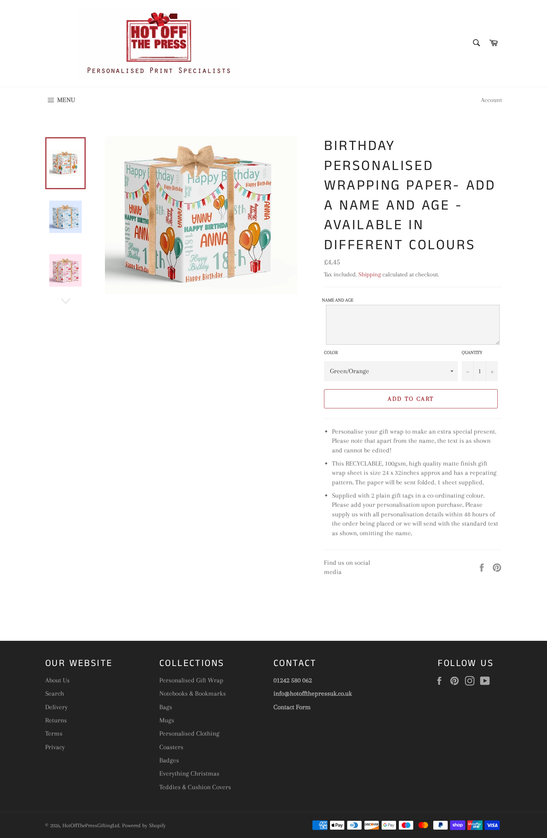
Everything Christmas (189, 773)
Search (54, 693)
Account (491, 100)
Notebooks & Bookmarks (192, 693)
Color (331, 352)
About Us (57, 680)
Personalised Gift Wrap (191, 680)
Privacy (55, 747)
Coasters (171, 747)
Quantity (472, 352)
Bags (165, 707)
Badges (169, 760)
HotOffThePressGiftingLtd (90, 825)
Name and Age (337, 300)
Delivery (56, 707)
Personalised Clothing (189, 733)
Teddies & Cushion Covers (195, 787)
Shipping (369, 274)
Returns (56, 720)
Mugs (166, 720)
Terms (53, 733)
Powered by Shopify (144, 825)
